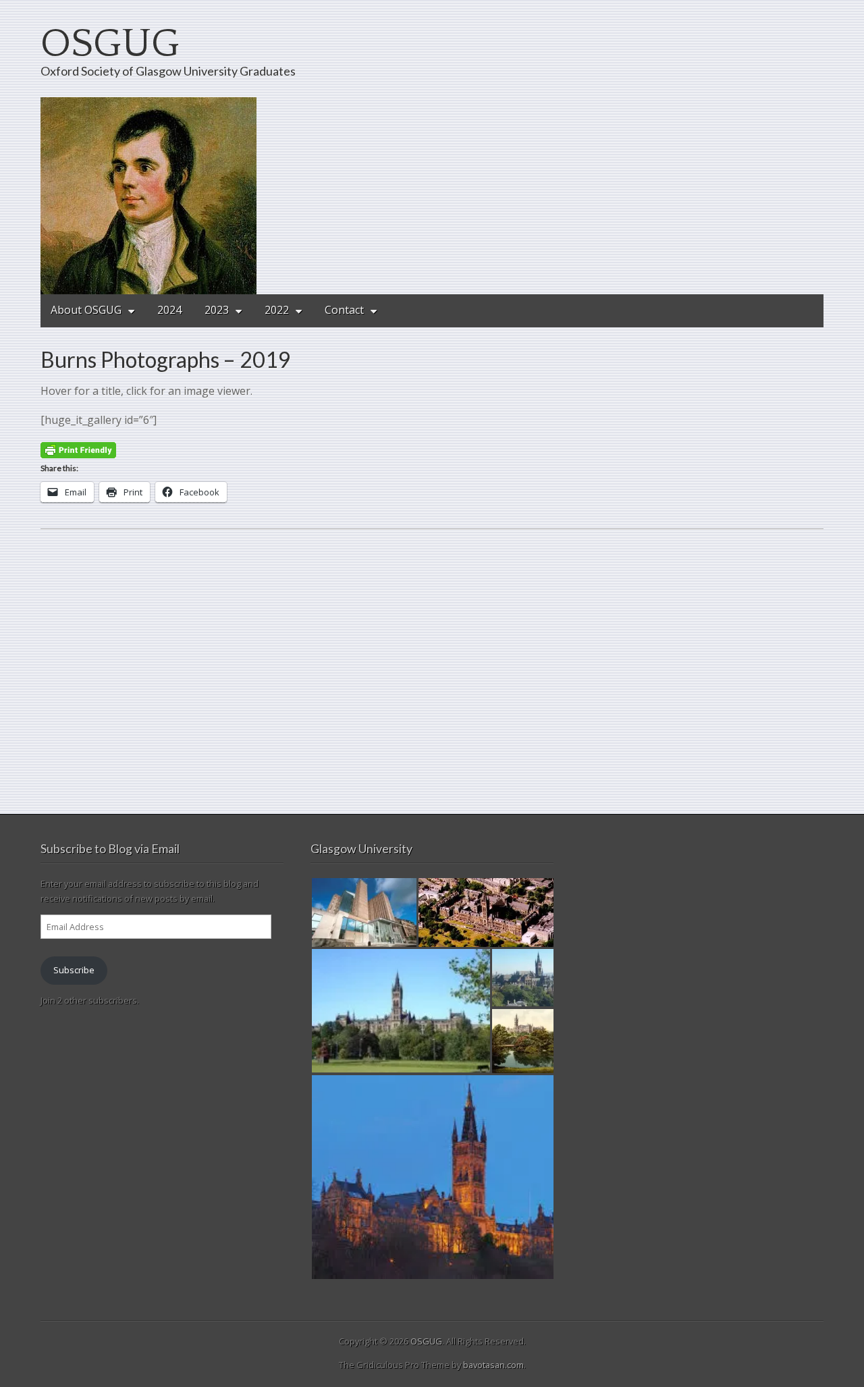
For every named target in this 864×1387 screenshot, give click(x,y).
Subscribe (73, 970)
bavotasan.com (493, 1365)
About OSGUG (86, 309)
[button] (363, 912)
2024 (169, 309)
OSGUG (110, 44)
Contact (344, 309)
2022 (277, 309)
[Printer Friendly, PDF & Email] (78, 449)
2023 (217, 309)
